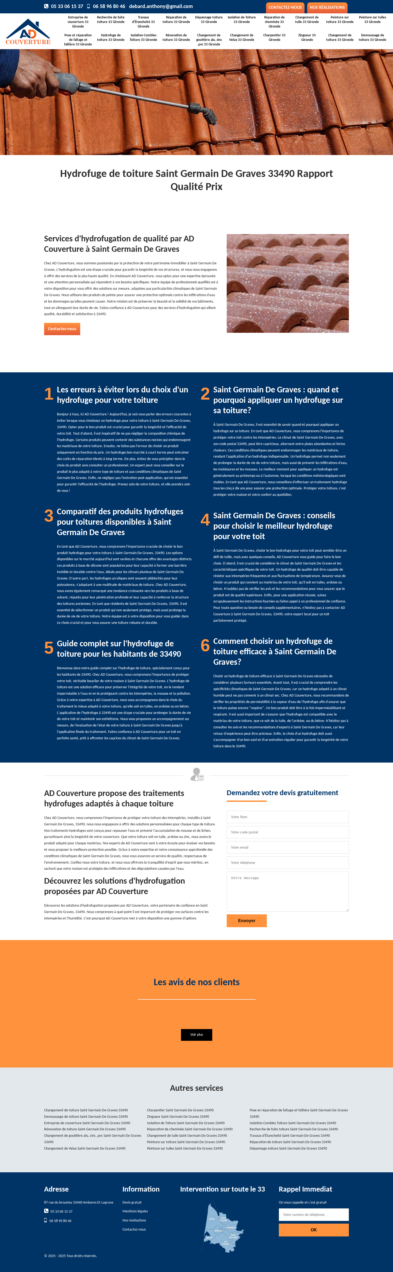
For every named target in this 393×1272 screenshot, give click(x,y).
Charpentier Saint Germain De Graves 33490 (180, 1110)
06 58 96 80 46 (109, 6)
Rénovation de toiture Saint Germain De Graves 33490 (85, 1129)
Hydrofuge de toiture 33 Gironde (111, 38)
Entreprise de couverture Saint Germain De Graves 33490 (87, 1123)
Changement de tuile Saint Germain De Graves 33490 (187, 1136)
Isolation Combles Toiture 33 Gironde (143, 38)
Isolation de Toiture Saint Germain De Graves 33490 (186, 1123)
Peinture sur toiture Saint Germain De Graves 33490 (186, 1142)
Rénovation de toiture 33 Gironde (176, 38)
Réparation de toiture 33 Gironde (176, 20)
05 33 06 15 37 (67, 6)
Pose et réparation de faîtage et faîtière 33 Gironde (78, 40)
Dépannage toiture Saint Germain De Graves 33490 (288, 1149)
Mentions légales (135, 1211)
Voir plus (196, 1035)
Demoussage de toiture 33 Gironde (372, 38)
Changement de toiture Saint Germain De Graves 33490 (86, 1110)
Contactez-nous (285, 8)
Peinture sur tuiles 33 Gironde (372, 20)
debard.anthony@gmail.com (161, 6)
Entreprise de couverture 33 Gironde (78, 22)
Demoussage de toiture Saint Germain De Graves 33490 (86, 1117)
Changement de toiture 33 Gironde (340, 38)
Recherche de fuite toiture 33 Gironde (111, 20)
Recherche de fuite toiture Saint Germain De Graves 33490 (294, 1129)
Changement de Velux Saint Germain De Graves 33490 (84, 1149)
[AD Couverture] (35, 29)
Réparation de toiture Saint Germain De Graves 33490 (290, 1142)
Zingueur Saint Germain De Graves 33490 (178, 1117)
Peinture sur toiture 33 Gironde (340, 20)
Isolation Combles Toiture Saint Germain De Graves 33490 (293, 1123)
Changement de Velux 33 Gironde (241, 38)
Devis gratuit (132, 1203)
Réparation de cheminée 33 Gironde (274, 22)
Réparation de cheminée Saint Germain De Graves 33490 (190, 1129)
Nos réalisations (327, 8)
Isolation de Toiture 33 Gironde (242, 20)
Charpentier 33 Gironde (274, 38)
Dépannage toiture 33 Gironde (209, 20)
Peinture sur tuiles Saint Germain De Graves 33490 (185, 1149)
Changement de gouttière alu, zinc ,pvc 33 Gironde (209, 40)
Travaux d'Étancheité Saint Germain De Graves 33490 (290, 1136)
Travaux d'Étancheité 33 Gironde (143, 22)
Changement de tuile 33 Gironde (307, 20)
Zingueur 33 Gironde (307, 38)
